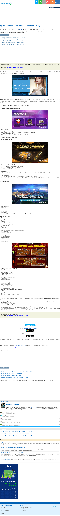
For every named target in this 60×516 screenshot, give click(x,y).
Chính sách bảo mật (5, 510)
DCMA (2, 512)
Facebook (53, 506)
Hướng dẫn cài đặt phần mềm (26, 507)
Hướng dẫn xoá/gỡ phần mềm (26, 509)
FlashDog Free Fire (6, 415)
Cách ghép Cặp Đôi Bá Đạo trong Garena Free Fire (13, 40)
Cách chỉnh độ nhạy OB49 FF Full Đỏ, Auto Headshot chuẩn (13, 447)
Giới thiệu (3, 507)
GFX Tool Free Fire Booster (7, 418)
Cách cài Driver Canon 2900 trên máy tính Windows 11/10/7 (16, 436)
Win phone (48, 2)
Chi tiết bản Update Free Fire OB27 (15, 67)
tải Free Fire (27, 454)
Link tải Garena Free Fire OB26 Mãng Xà (10, 39)
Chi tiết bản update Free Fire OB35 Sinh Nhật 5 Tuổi (13, 44)
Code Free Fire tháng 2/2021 (20, 345)
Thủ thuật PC (57, 2)
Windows (36, 2)
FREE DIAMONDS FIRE (12, 404)
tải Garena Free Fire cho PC (32, 323)
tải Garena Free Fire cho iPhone (32, 334)
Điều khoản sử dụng (5, 509)
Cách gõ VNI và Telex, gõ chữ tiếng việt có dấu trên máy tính (16, 433)
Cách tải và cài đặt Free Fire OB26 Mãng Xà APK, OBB (13, 37)
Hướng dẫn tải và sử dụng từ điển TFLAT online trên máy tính (17, 431)
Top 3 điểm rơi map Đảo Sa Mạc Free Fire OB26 (17, 315)
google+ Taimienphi (55, 506)
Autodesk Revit (8, 459)
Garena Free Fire (34, 407)
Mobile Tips (52, 2)
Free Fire (21, 29)
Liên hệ (2, 513)
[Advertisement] (30, 15)
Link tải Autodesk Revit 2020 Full (8, 458)
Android (40, 2)
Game (1, 27)
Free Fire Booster (5, 421)
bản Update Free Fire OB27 (52, 64)
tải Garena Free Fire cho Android (32, 328)
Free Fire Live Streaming (7, 424)
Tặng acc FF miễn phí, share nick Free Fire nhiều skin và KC (13, 442)
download (6, 3)
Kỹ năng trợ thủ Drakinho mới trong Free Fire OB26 (13, 42)
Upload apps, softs (23, 510)
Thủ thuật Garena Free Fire (8, 27)
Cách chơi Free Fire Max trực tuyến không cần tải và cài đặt (13, 452)
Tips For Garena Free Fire (7, 412)
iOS (43, 2)
